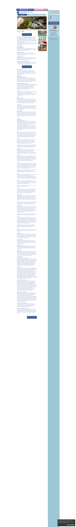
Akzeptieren (72, 524)
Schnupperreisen (38, 9)
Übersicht (22, 14)
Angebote (45, 9)
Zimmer (31, 14)
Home (18, 9)
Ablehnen (68, 524)
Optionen (59, 524)
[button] (27, 34)
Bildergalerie (41, 14)
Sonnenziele (30, 9)
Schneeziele (23, 9)
